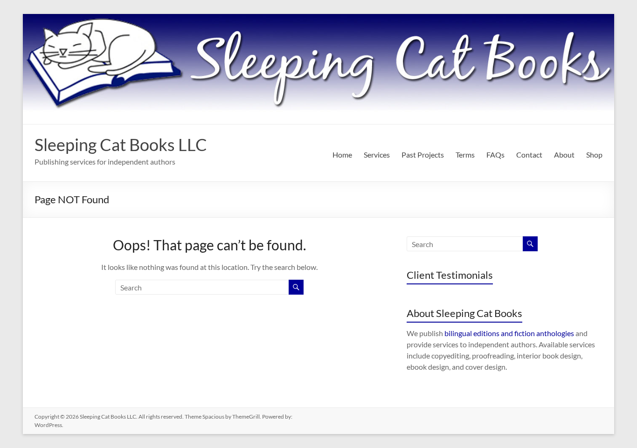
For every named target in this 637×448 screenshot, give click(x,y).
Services (377, 154)
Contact (529, 154)
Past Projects (423, 154)
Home (342, 154)
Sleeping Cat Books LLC (121, 144)
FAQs (495, 154)
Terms (465, 154)
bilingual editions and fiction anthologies (509, 333)
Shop (594, 154)
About (564, 154)
